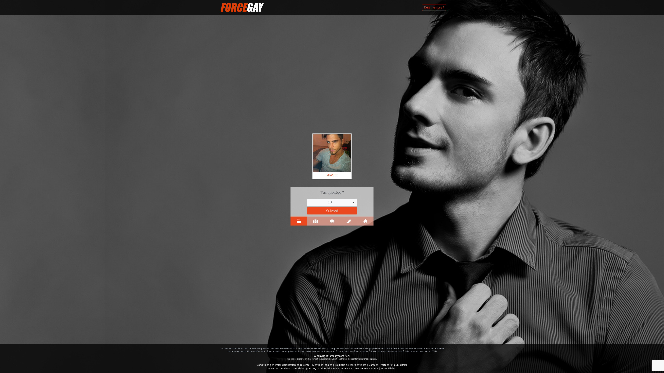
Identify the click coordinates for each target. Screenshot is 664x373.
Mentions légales (322, 364)
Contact (373, 364)
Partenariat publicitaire (393, 364)
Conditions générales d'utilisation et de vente (283, 364)
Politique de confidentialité (350, 364)
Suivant (332, 211)
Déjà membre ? (434, 7)
